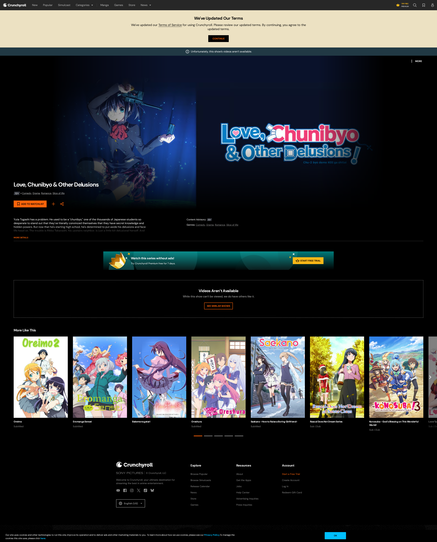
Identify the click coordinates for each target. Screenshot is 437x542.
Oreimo (18, 421)
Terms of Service (170, 25)
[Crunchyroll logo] (14, 5)
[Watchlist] (423, 5)
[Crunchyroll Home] (134, 465)
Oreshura (196, 421)
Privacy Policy (212, 534)
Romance (46, 193)
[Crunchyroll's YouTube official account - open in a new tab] (118, 490)
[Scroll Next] (430, 387)
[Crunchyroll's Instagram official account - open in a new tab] (132, 490)
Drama (36, 193)
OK (335, 535)
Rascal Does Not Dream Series (326, 421)
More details (21, 237)
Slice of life (59, 193)
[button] (84, 5)
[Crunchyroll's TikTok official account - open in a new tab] (145, 490)
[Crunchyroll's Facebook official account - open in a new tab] (125, 490)
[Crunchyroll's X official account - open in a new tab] (139, 490)
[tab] (198, 436)
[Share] (62, 204)
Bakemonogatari (141, 421)
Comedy (26, 193)
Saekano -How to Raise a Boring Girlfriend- (274, 421)
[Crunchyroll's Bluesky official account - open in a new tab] (152, 490)
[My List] (53, 204)
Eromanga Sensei (82, 421)
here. (43, 538)
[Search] (414, 5)
